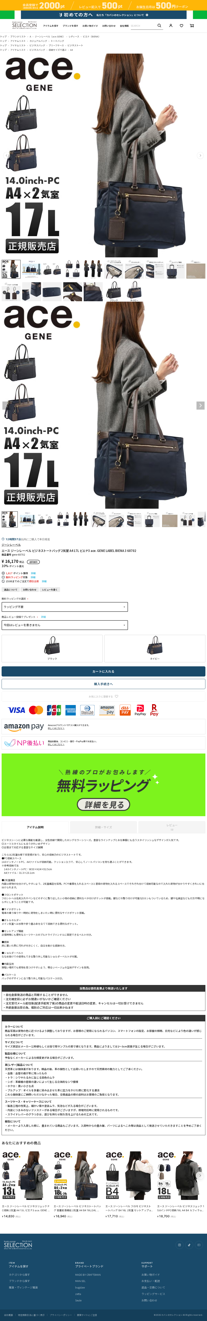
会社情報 (124, 25)
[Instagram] (179, 1245)
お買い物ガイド (90, 25)
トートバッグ (57, 40)
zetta (78, 1294)
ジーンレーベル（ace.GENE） (50, 36)
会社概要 (8, 1315)
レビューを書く (50, 589)
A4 (71, 49)
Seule (78, 1300)
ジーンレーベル (11, 545)
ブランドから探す (19, 1281)
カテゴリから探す (19, 1275)
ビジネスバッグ (37, 45)
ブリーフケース (56, 45)
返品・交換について (153, 1287)
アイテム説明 (35, 827)
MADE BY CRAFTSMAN (88, 1275)
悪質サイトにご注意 (87, 1315)
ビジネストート (75, 45)
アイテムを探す (50, 25)
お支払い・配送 (151, 1281)
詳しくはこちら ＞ (56, 728)
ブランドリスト (18, 36)
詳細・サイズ (103, 827)
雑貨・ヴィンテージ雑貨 (23, 1287)
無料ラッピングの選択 (15, 598)
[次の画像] (200, 155)
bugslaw (80, 1287)
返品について (10, 589)
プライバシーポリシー (61, 1315)
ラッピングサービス (153, 1294)
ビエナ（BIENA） (91, 36)
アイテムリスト (18, 40)
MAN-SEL (80, 1281)
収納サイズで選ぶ (58, 49)
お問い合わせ (109, 25)
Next (200, 406)
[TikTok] (189, 1245)
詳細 (33, 573)
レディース (74, 36)
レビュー (172, 827)
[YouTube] (199, 1245)
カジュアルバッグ (38, 40)
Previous (6, 406)
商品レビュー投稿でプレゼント (20, 616)
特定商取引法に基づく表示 (31, 1315)
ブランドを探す (70, 25)
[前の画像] (6, 155)
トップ (3, 36)
